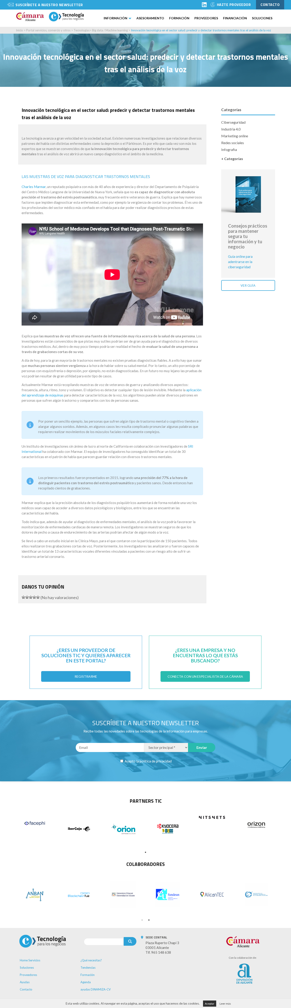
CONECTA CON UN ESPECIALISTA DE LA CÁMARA (205, 676)
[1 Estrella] (23, 597)
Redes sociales (232, 142)
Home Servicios (30, 960)
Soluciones (262, 18)
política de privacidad (156, 761)
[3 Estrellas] (31, 597)
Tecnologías (82, 30)
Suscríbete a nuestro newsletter (49, 5)
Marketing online (234, 136)
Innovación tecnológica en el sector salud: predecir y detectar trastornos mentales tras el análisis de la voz (201, 30)
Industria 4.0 (231, 129)
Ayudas (25, 982)
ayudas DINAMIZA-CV (95, 989)
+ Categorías (232, 158)
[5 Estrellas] (38, 597)
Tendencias (87, 967)
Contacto (26, 989)
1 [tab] (145, 852)
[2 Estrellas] (27, 597)
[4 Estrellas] (34, 597)
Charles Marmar (34, 187)
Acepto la (148, 761)
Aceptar (209, 1003)
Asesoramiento (150, 18)
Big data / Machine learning (110, 30)
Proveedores (206, 18)
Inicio (19, 30)
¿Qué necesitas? (91, 960)
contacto (270, 4)
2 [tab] (149, 920)
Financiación (235, 18)
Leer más (225, 1003)
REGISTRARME (86, 676)
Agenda (85, 982)
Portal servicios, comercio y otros (48, 30)
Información (115, 18)
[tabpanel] (35, 823)
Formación (179, 18)
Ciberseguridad (233, 122)
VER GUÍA (248, 285)
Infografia (229, 149)
